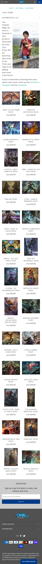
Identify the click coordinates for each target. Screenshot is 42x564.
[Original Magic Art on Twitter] (24, 536)
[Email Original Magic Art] (17, 536)
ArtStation (34, 82)
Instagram (6, 85)
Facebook (22, 85)
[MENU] (1, 2)
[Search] (35, 2)
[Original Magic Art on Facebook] (20, 536)
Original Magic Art (12, 553)
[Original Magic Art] (21, 2)
